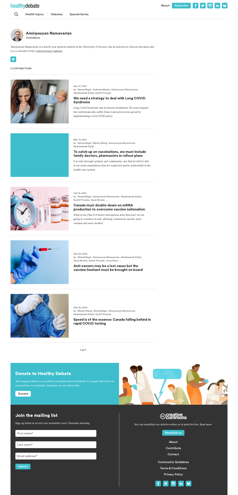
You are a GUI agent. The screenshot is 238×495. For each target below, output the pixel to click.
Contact (173, 454)
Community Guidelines (173, 462)
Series (79, 14)
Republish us (173, 432)
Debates (56, 14)
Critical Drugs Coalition (48, 51)
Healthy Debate (25, 6)
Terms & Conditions (173, 468)
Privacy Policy (173, 474)
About (165, 5)
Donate (23, 393)
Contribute (173, 448)
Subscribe (181, 5)
